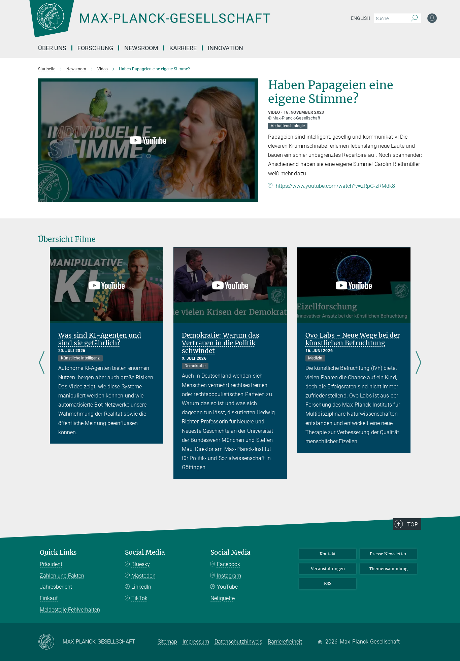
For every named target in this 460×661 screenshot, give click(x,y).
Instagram (229, 575)
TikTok (139, 598)
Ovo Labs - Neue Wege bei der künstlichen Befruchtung (352, 339)
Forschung (95, 47)
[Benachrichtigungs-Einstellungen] (432, 18)
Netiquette (222, 598)
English (360, 18)
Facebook (228, 564)
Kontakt (328, 553)
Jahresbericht (56, 587)
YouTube (227, 587)
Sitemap (167, 641)
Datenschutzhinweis (238, 641)
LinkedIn (141, 587)
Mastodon (143, 575)
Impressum (196, 641)
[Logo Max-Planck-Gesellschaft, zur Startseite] (149, 23)
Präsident (51, 564)
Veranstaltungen (328, 568)
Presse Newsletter (388, 553)
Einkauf (49, 598)
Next (418, 363)
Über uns (52, 47)
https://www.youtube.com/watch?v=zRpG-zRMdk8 (334, 186)
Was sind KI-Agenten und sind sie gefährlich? (99, 339)
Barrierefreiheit (285, 641)
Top (412, 524)
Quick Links (58, 552)
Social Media (145, 552)
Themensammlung (388, 568)
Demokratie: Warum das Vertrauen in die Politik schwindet (220, 343)
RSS (327, 583)
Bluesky (140, 564)
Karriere (183, 47)
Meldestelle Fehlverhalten (70, 609)
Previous (41, 363)
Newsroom (141, 47)
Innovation (225, 47)
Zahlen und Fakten (62, 575)
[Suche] (414, 18)
